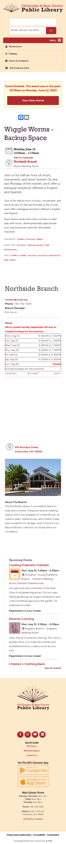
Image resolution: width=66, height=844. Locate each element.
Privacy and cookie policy (19, 834)
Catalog (13, 53)
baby (6, 260)
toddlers (14, 255)
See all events (53, 668)
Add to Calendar (23, 157)
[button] (59, 40)
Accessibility (39, 834)
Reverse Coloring (21, 619)
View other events (33, 100)
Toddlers (21, 239)
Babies (40, 239)
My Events (32, 746)
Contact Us (31, 755)
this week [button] (32, 373)
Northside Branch (25, 161)
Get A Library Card (19, 68)
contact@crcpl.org (16, 299)
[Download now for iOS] (33, 782)
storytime (32, 255)
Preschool (31, 239)
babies (12, 260)
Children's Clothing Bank (27, 664)
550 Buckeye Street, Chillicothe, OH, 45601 (28, 449)
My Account (15, 46)
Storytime (21, 245)
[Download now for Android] (33, 769)
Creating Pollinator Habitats (29, 565)
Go (51, 30)
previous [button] (11, 373)
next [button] (57, 373)
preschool (42, 255)
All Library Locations (33, 819)
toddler (23, 255)
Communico (53, 834)
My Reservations (32, 751)
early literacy (54, 255)
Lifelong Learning (35, 245)
